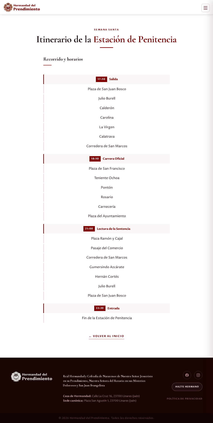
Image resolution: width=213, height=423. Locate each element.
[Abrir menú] (205, 8)
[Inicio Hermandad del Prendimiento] (21, 7)
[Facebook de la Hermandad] (187, 375)
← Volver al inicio (106, 336)
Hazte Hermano (187, 386)
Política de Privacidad (184, 398)
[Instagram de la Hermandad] (198, 375)
